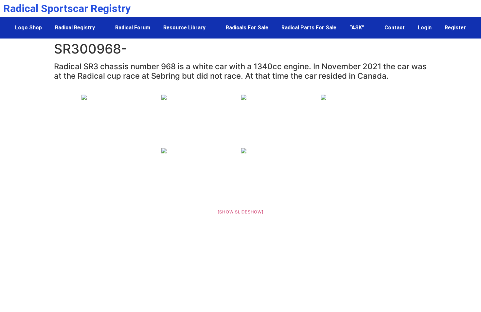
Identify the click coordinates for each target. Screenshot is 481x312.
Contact (394, 27)
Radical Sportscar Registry (67, 8)
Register (455, 27)
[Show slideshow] (241, 211)
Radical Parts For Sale (308, 27)
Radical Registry (75, 27)
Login (425, 27)
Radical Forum (132, 27)
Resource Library (184, 27)
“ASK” (356, 27)
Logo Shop (28, 27)
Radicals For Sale (247, 27)
